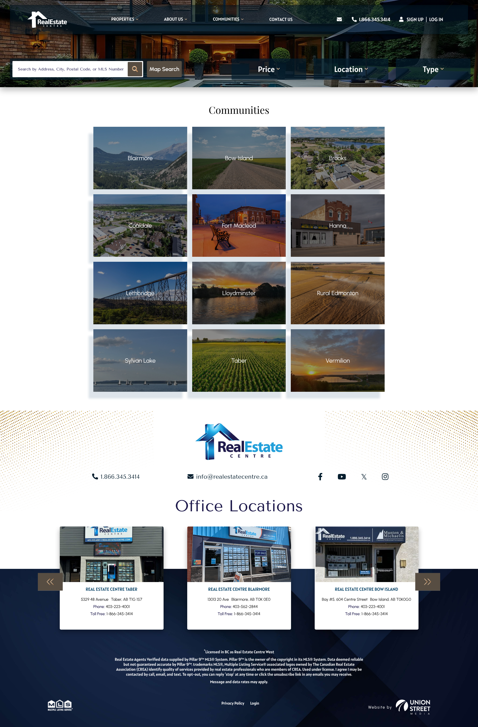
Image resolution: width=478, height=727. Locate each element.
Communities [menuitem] (226, 19)
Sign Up (415, 19)
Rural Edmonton (337, 293)
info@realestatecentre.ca (232, 476)
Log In (436, 19)
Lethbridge (140, 293)
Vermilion (338, 360)
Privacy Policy (232, 703)
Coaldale (140, 225)
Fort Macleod (239, 225)
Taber (239, 360)
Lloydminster (239, 293)
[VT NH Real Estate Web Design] (413, 707)
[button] (135, 69)
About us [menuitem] (173, 19)
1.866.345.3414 (374, 19)
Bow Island (239, 158)
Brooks (337, 158)
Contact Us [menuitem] (281, 19)
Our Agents (112, 578)
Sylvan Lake (140, 360)
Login (254, 703)
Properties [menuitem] (122, 19)
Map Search (164, 69)
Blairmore (140, 158)
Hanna (337, 225)
